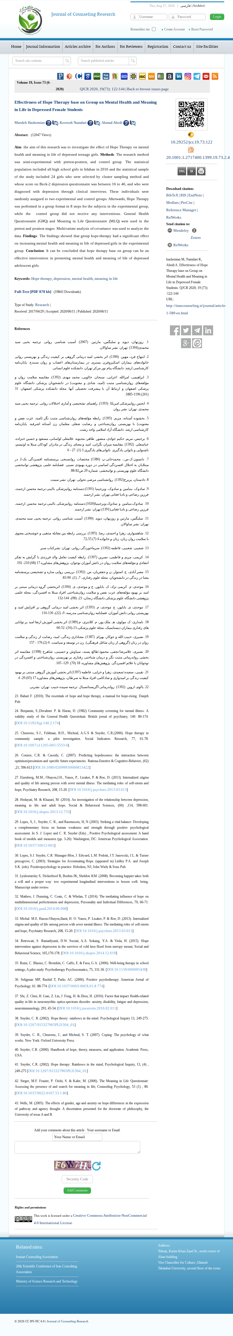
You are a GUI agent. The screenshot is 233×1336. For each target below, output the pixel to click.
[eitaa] (197, 343)
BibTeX (172, 195)
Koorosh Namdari (73, 122)
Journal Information (43, 46)
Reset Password (202, 29)
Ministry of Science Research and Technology (47, 1281)
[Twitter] (186, 330)
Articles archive (78, 46)
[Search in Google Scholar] (48, 124)
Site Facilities (207, 46)
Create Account (174, 29)
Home (16, 46)
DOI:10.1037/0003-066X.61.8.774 (76, 986)
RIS (183, 195)
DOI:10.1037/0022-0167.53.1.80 (41, 1093)
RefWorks (173, 217)
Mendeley (181, 230)
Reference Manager (181, 210)
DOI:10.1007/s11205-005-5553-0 (42, 745)
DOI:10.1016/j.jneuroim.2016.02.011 (87, 1008)
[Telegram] (197, 330)
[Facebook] (175, 330)
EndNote (195, 195)
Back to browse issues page (148, 89)
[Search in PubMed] (55, 124)
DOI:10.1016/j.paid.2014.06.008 (41, 908)
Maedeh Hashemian (29, 122)
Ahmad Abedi (111, 122)
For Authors (105, 46)
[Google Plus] (186, 343)
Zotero (196, 237)
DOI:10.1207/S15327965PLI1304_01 (45, 1025)
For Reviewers (131, 46)
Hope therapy (41, 278)
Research (42, 305)
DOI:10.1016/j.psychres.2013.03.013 (98, 789)
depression (62, 278)
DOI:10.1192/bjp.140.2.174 (37, 723)
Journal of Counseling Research (67, 1321)
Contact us (182, 46)
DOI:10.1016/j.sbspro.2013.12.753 (43, 812)
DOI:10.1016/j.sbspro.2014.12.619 (89, 953)
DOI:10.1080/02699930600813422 (61, 767)
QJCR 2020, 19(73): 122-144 (102, 89)
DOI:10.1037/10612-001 (35, 845)
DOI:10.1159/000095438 (126, 969)
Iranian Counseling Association (37, 1257)
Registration (157, 46)
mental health (82, 278)
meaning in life (106, 278)
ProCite (187, 202)
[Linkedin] (208, 330)
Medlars (172, 202)
